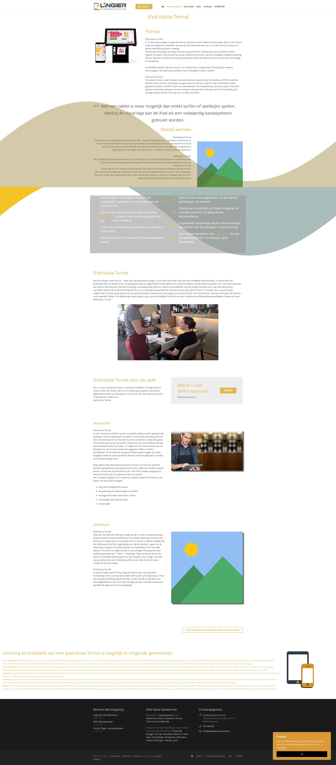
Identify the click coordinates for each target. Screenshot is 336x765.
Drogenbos (110, 686)
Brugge (78, 661)
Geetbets (129, 686)
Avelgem (45, 661)
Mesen (29, 664)
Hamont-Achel (99, 673)
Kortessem (194, 673)
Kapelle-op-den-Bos (231, 686)
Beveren (45, 667)
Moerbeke (37, 670)
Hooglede (154, 661)
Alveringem (22, 661)
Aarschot (13, 686)
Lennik (11, 689)
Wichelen (203, 670)
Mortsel (25, 683)
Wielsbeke (205, 664)
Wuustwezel (206, 683)
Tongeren (31, 676)
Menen (24, 664)
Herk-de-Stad (132, 673)
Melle (22, 670)
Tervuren (197, 689)
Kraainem (271, 686)
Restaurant (151, 718)
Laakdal (250, 679)
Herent (169, 686)
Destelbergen (105, 667)
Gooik (143, 686)
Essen (130, 679)
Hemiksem (167, 679)
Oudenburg (103, 664)
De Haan (91, 661)
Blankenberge (62, 661)
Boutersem (90, 686)
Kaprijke (186, 667)
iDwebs (96, 759)
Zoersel (224, 683)
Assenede (31, 667)
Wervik (189, 664)
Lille (259, 679)
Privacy (136, 756)
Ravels (80, 683)
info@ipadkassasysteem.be (216, 731)
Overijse (101, 689)
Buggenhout (59, 667)
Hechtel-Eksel (116, 673)
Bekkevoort (49, 686)
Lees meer (281, 747)
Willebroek (187, 683)
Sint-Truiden (12, 676)
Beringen (21, 673)
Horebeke (179, 667)
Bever (63, 686)
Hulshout (213, 679)
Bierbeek (69, 686)
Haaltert (158, 667)
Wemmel (234, 689)
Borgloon (40, 673)
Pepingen (107, 689)
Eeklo (113, 667)
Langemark (253, 661)
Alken (12, 673)
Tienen (212, 689)
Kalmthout (221, 679)
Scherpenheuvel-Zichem (137, 689)
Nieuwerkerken (255, 673)
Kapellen (229, 679)
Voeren (39, 676)
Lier (255, 679)
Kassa (199, 756)
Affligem (21, 686)
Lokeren (259, 667)
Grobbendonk (142, 679)
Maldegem (15, 670)
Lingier (158, 756)
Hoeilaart (192, 686)
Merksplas (14, 683)
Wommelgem (197, 683)
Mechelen (272, 679)
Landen (5, 689)
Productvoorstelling (215, 756)
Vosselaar (162, 683)
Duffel (118, 679)
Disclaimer (115, 756)
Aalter (24, 667)
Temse (157, 670)
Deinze (74, 667)
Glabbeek (137, 686)
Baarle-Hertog (34, 679)
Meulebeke (37, 664)
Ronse (83, 670)
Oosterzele (65, 670)
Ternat (190, 689)
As (16, 673)
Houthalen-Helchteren (174, 673)
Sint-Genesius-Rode (154, 689)
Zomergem (244, 670)
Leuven (17, 689)
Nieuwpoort (65, 664)
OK (302, 754)
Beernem (52, 661)
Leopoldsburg (210, 673)
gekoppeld (222, 233)
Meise (69, 689)
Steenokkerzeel (181, 689)
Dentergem (114, 661)
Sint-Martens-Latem (131, 670)
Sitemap (126, 756)
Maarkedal (6, 670)
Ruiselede (134, 664)
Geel (134, 679)
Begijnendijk (40, 686)
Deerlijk (106, 661)
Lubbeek (55, 689)
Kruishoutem (220, 667)
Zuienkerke (239, 664)
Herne (175, 686)
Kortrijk (239, 661)
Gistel (130, 661)
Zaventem (258, 689)
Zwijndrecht (232, 683)
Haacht (159, 686)
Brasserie (170, 718)
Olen (39, 683)
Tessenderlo (22, 676)
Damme (84, 661)
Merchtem (76, 689)
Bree (47, 673)
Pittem (110, 664)
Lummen (227, 673)
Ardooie (38, 661)
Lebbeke (235, 667)
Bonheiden (70, 679)
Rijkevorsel (92, 683)
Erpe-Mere (119, 667)
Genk (73, 673)
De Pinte (67, 667)
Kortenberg (263, 686)
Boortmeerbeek (80, 686)
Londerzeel (47, 689)
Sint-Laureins (103, 670)
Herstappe (142, 673)
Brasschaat (99, 679)
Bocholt (33, 673)
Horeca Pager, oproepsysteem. (108, 728)
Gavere (134, 667)
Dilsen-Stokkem (65, 673)
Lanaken (201, 673)
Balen (43, 679)
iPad (162, 201)
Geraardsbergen (148, 667)
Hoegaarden (183, 686)
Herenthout (184, 679)
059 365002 (208, 726)
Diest (97, 686)
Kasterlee (236, 679)
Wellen (44, 676)
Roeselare (126, 664)
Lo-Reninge (16, 664)
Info (230, 756)
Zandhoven (216, 683)
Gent (139, 667)
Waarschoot (165, 670)
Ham (91, 673)
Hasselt (108, 673)
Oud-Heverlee (91, 689)
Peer (273, 673)
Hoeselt (163, 673)
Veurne (169, 664)
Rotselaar (123, 689)
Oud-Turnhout (47, 683)
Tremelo (219, 689)
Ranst (75, 683)
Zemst (265, 689)
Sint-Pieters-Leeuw (168, 689)
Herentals (175, 679)
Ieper (176, 661)
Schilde (110, 683)
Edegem (124, 679)
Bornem (83, 679)
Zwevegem (248, 664)
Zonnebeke (230, 664)
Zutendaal (60, 676)
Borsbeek (90, 679)
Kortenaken (254, 686)
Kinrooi (186, 673)
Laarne (228, 667)
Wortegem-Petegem (214, 670)
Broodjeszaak (162, 721)
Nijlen (35, 683)
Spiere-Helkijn (144, 664)
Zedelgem (221, 664)
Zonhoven (52, 676)
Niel (30, 683)
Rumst (98, 683)
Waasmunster (176, 670)
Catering (150, 721)
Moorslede (56, 664)
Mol (20, 683)
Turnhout (146, 683)
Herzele (171, 667)
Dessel (112, 679)
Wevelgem (197, 664)
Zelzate (229, 670)
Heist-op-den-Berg (155, 679)
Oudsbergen (266, 673)
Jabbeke (199, 661)
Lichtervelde (7, 664)
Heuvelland (145, 661)
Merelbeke (29, 670)
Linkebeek (33, 689)
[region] (302, 746)
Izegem (192, 661)
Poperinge (118, 664)
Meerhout (6, 683)
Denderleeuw (82, 667)
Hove (207, 679)
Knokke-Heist (207, 661)
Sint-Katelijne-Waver (127, 683)
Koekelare (216, 661)
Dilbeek (103, 686)
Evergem (127, 667)
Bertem (57, 686)
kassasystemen (166, 715)
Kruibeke (212, 667)
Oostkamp (83, 664)
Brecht (106, 679)
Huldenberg (208, 686)
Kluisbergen (194, 667)
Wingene (213, 664)
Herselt (192, 679)
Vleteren (175, 664)
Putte (55, 683)
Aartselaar (16, 679)
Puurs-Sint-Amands (65, 683)
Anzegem (30, 661)
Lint (262, 679)
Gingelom (79, 673)
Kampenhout (219, 686)
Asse (26, 686)
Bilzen (27, 673)
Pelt (277, 673)
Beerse (48, 679)
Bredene (71, 661)
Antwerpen (170, 737)
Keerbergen (244, 686)
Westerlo (170, 683)
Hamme (165, 667)
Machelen (62, 689)
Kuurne (245, 661)
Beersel (32, 686)
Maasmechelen (243, 673)
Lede (241, 667)
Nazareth (45, 670)
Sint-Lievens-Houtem (116, 670)
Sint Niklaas (158, 737)
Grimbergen (151, 686)
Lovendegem (268, 667)
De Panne (99, 661)
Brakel (51, 667)
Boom (77, 679)
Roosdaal (115, 689)
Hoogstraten (200, 679)
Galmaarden (120, 686)
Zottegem (252, 670)
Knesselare (204, 667)
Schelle (104, 683)
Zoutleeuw (273, 689)
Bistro (161, 718)
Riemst (5, 676)
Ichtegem (170, 661)
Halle (164, 686)
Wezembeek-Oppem (246, 689)
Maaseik (234, 673)
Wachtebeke (186, 670)
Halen (86, 673)
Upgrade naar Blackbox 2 (105, 715)
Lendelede (270, 661)
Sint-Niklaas (144, 670)
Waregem (183, 664)
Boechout (61, 679)
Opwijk (82, 689)
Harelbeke (136, 661)
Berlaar (54, 679)
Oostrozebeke (92, 664)
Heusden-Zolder (153, 673)
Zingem (236, 670)
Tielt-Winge (205, 689)
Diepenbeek (54, 673)
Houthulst (162, 661)
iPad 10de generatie (103, 721)
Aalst (20, 667)
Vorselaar (154, 683)
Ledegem (261, 661)
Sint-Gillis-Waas (91, 670)
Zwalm (264, 670)
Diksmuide (123, 661)
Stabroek (139, 683)
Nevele (51, 670)
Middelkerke (46, 664)
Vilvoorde (226, 689)
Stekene (152, 670)
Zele (224, 670)
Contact (239, 756)
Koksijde (224, 661)
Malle (267, 679)
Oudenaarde (75, 670)
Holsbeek (200, 686)
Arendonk (25, 679)
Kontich (244, 679)
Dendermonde (93, 667)
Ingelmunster (184, 661)
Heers (124, 673)
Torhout (163, 664)
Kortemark (232, 661)
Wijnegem (178, 683)
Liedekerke (24, 689)
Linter (40, 689)
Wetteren (195, 670)
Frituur (179, 718)
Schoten (117, 683)
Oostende (74, 664)
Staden (152, 664)
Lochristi (252, 667)
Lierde (246, 667)
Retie (85, 683)
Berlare (38, 667)
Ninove (58, 670)
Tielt (157, 664)
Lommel (220, 673)
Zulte (259, 670)
